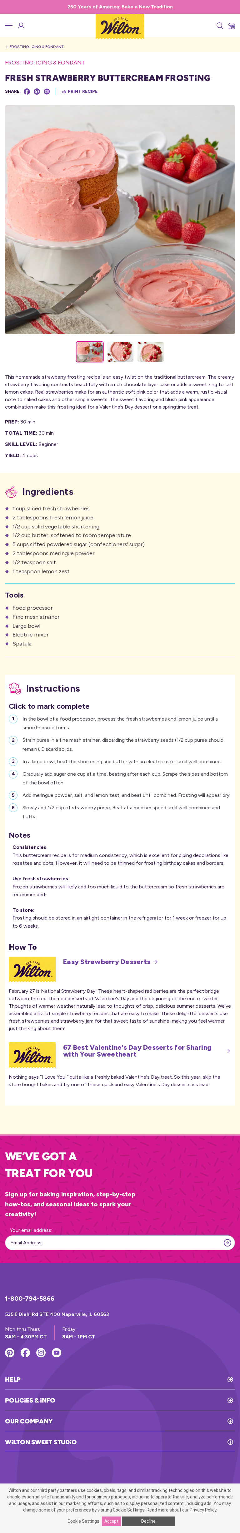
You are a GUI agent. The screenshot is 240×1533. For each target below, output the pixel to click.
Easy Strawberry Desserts (106, 961)
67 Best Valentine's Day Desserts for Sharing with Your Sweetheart (137, 1051)
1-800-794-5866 (29, 1298)
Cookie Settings (83, 1521)
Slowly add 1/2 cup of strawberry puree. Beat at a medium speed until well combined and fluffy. (121, 812)
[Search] (219, 25)
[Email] (47, 91)
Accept (111, 1521)
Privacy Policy (203, 1509)
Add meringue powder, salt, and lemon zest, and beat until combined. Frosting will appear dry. (126, 795)
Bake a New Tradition (147, 7)
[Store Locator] (231, 25)
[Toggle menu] (8, 25)
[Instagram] (41, 1352)
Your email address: (31, 1230)
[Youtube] (56, 1352)
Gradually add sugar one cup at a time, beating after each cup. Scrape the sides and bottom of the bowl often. (125, 778)
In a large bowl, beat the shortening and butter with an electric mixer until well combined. (122, 761)
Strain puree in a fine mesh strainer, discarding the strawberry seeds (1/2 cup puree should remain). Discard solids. (122, 744)
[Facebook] (27, 91)
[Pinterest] (37, 91)
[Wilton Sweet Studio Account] (20, 25)
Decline (148, 1521)
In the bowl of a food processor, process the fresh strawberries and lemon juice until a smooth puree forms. (120, 723)
